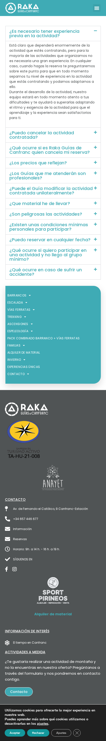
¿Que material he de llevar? (39, 203)
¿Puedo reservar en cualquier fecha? (49, 240)
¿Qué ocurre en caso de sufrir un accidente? (45, 272)
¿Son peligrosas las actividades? (45, 214)
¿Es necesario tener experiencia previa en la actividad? (44, 33)
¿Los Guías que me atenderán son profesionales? (47, 175)
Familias (13, 345)
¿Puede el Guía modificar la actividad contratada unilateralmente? (51, 190)
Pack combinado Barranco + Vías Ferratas (43, 338)
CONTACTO (16, 374)
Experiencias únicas (23, 367)
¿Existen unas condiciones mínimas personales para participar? (48, 227)
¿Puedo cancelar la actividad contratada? (41, 135)
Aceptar (15, 733)
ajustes (42, 724)
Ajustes (61, 733)
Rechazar (38, 733)
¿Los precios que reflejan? (38, 163)
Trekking (14, 317)
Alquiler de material (23, 352)
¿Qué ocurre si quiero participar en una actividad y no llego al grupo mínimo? (48, 254)
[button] (97, 8)
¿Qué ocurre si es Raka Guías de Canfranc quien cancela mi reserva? (49, 150)
